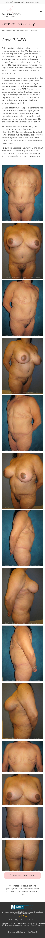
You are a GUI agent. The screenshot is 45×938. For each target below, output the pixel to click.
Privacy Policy (32, 924)
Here (37, 2)
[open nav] (41, 12)
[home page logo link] (11, 12)
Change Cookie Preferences (34, 925)
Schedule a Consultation (23, 875)
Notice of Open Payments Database (22, 920)
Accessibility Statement (13, 925)
